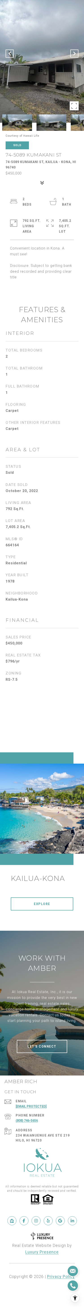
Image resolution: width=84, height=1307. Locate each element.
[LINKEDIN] (72, 1220)
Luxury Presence (42, 1252)
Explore (42, 904)
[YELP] (48, 1220)
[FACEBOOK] (23, 1220)
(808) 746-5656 (27, 1120)
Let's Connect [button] (42, 1046)
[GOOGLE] (60, 1220)
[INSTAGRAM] (36, 1220)
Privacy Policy (61, 1276)
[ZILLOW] (11, 1220)
